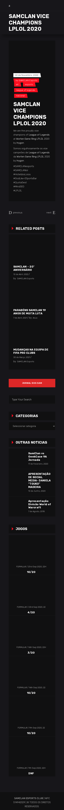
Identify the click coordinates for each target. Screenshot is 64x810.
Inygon (20, 142)
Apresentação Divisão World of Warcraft (39, 504)
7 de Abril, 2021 (20, 318)
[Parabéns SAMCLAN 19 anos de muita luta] (31, 295)
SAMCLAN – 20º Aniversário (23, 268)
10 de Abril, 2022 (20, 274)
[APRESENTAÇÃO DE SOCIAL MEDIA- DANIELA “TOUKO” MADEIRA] (18, 478)
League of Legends (25, 90)
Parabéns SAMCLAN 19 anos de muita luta (29, 312)
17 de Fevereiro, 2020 (38, 464)
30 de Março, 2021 (21, 357)
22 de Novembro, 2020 (26, 75)
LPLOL (40, 138)
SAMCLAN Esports (28, 80)
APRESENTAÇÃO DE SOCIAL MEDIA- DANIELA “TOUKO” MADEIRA (39, 480)
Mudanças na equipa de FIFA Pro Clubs (30, 351)
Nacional (20, 96)
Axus (35, 318)
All (17, 84)
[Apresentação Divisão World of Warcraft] (18, 506)
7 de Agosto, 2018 (36, 511)
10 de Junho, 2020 (37, 491)
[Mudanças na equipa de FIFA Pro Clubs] (31, 335)
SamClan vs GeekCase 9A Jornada (37, 456)
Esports (29, 84)
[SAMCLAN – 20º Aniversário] (31, 252)
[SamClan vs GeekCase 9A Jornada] (18, 458)
